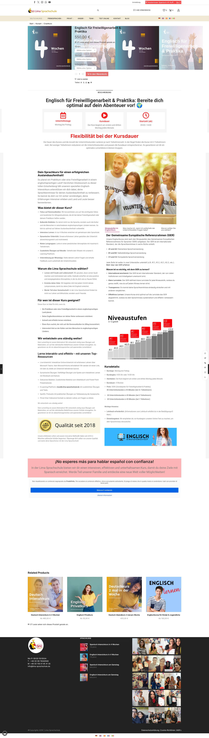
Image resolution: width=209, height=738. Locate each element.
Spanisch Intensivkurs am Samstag (104, 665)
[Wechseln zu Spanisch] (167, 18)
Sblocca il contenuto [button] (104, 490)
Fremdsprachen (54, 18)
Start (31, 24)
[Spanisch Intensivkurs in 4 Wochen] (84, 647)
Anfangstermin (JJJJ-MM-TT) (87, 64)
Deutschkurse (36, 18)
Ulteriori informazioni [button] (104, 495)
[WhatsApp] (46, 2)
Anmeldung (136, 2)
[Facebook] (35, 2)
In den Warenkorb (98, 74)
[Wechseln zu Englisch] (164, 18)
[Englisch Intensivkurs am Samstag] (84, 677)
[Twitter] (38, 2)
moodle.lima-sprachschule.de (68, 387)
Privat (69, 18)
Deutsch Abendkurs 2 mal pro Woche (124, 615)
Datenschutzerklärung (150, 730)
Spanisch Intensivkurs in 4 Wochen (104, 644)
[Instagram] (42, 2)
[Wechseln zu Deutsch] (96, 735)
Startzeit (78, 55)
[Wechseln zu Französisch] (171, 18)
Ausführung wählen (43, 595)
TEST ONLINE (104, 18)
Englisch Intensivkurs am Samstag (104, 675)
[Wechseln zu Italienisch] (174, 18)
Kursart (38, 24)
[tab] (104, 92)
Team (91, 18)
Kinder (80, 18)
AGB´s (178, 730)
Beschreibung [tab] (104, 92)
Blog (127, 18)
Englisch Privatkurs (85, 615)
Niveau (77, 46)
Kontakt (117, 18)
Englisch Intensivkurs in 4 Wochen (104, 655)
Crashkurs (48, 24)
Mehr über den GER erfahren (118, 265)
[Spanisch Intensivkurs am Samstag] (84, 667)
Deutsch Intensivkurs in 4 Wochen (45, 615)
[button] (146, 2)
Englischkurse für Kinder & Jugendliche (163, 615)
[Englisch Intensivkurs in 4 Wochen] (84, 657)
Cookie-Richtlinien (167, 730)
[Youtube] (49, 2)
